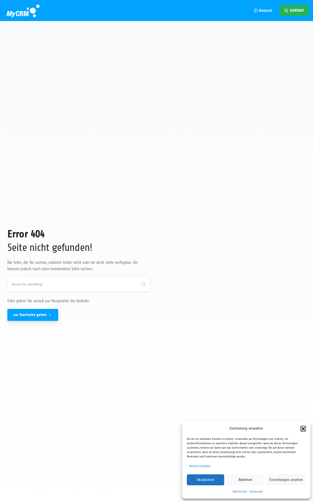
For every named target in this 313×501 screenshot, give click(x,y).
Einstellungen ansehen (286, 480)
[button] (303, 428)
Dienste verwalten (200, 466)
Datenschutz (240, 491)
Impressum (256, 491)
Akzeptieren (205, 480)
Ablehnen (245, 480)
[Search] (143, 284)
